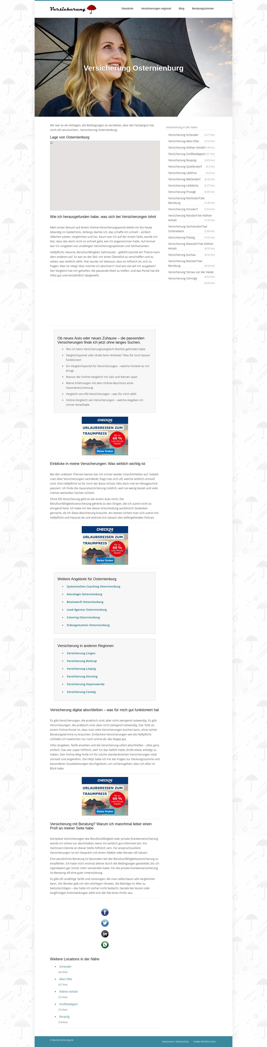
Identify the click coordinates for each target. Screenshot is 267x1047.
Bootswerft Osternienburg (85, 602)
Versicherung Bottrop (82, 661)
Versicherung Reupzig (191, 160)
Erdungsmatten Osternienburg (88, 625)
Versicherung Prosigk (191, 192)
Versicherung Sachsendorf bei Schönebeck (191, 229)
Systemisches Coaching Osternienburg (93, 586)
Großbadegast (68, 1004)
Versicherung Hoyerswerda (85, 684)
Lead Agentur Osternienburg (87, 609)
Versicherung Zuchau (191, 255)
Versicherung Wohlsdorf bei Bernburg (191, 200)
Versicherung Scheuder (191, 135)
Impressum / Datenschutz (175, 1041)
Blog (181, 8)
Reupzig (64, 1016)
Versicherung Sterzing (82, 676)
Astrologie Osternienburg (84, 594)
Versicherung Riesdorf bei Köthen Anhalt (191, 218)
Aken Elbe (65, 979)
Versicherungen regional (156, 8)
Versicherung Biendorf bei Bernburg (191, 263)
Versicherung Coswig (81, 692)
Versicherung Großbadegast (191, 154)
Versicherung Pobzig (191, 237)
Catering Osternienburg (83, 617)
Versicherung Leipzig (81, 668)
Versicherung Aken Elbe (191, 141)
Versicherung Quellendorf (191, 166)
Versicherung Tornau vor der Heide (191, 272)
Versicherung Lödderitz (191, 185)
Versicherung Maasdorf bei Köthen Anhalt (191, 246)
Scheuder (65, 966)
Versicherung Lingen (81, 653)
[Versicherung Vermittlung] (73, 7)
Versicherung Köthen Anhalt (191, 147)
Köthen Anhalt (68, 991)
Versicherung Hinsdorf (191, 209)
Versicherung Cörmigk (191, 279)
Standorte (127, 8)
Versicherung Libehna (191, 173)
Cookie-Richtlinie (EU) (204, 1041)
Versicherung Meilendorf (191, 179)
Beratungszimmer (203, 8)
